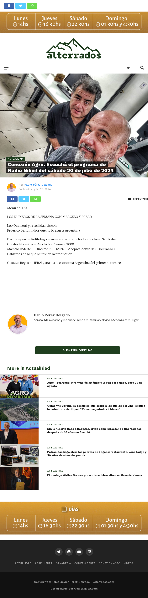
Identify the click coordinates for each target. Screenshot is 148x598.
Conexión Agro (109, 563)
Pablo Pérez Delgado (38, 184)
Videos (128, 563)
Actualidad (23, 563)
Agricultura (43, 563)
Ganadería (63, 563)
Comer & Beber (84, 563)
